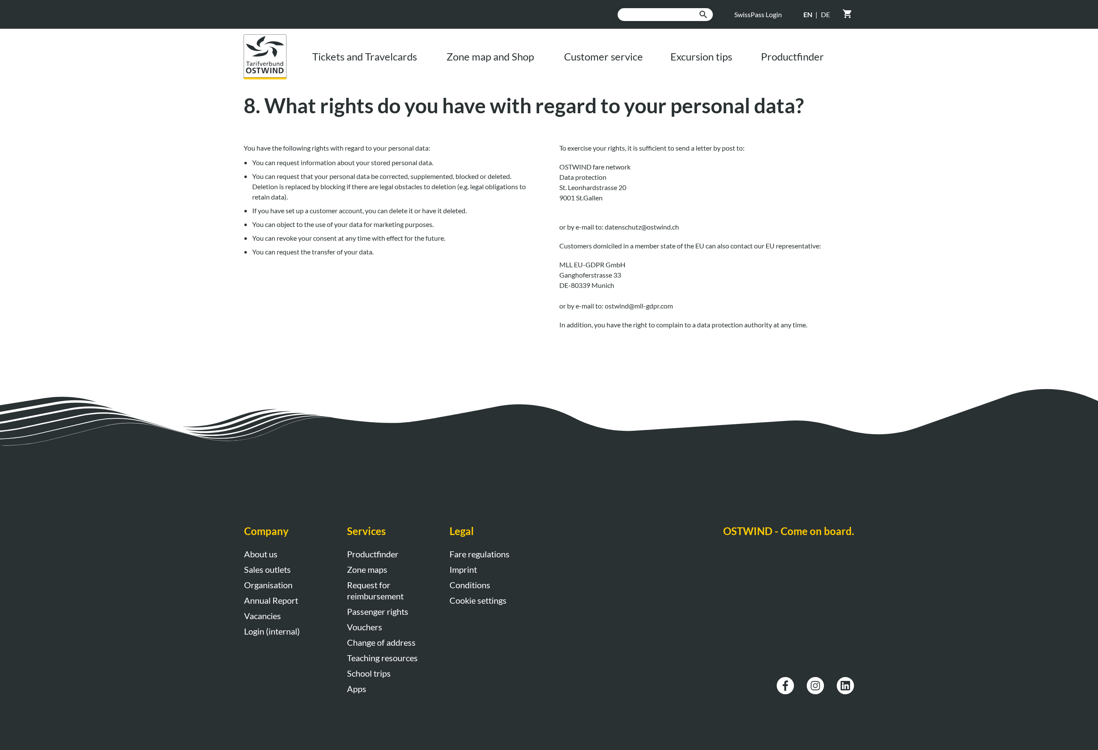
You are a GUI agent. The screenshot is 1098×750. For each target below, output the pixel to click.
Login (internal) (272, 631)
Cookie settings (478, 600)
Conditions (469, 585)
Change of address (381, 642)
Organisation (268, 585)
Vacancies (262, 616)
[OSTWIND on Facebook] (785, 682)
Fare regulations (479, 554)
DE (825, 14)
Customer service (603, 56)
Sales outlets (267, 569)
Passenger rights (377, 611)
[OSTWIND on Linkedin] (845, 682)
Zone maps (367, 569)
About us (261, 554)
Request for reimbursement (375, 590)
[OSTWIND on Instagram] (815, 682)
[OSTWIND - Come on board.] (271, 39)
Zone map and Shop (490, 56)
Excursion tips (701, 56)
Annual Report (271, 600)
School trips (369, 673)
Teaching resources (382, 658)
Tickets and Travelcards (364, 56)
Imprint (463, 569)
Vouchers (364, 627)
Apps (356, 688)
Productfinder (792, 56)
